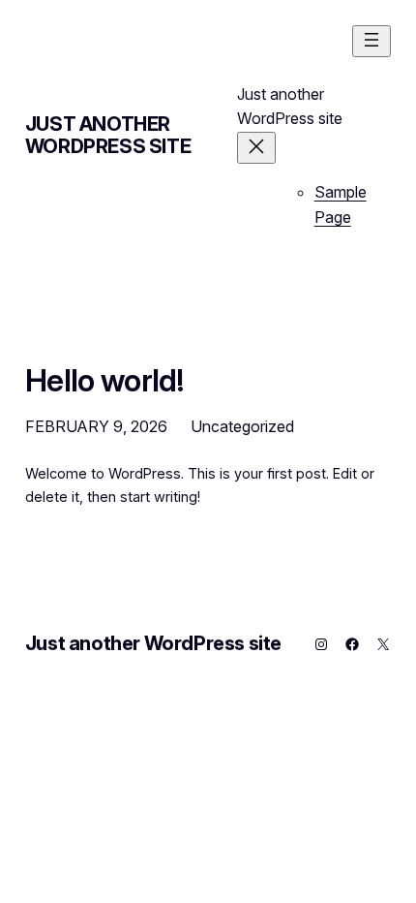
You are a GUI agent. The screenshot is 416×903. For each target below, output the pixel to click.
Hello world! (104, 380)
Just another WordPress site (108, 135)
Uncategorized (242, 426)
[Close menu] (256, 148)
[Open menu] (371, 41)
